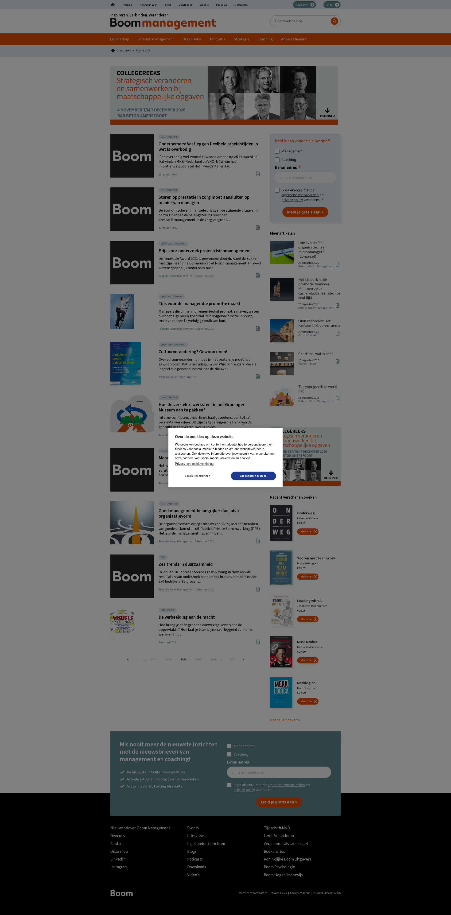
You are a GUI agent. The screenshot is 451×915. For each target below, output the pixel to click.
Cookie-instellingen (197, 476)
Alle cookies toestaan (253, 476)
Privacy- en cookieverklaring (194, 463)
